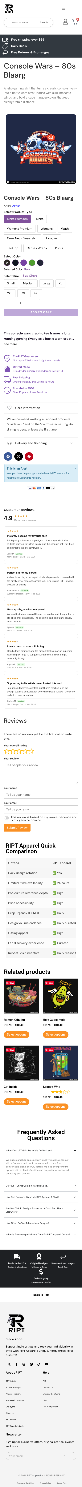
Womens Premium (19, 229)
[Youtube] (46, 1364)
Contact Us (48, 1387)
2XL (9, 293)
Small (11, 283)
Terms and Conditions (25, 1483)
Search (44, 22)
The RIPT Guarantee (25, 356)
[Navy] (40, 263)
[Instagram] (24, 1364)
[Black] (7, 263)
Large (46, 283)
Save (12, 982)
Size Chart (30, 275)
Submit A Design (13, 1387)
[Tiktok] (38, 1364)
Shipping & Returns (51, 1394)
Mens (39, 219)
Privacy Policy (45, 1483)
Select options (16, 1034)
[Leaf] (32, 263)
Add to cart (41, 312)
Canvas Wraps (37, 248)
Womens (47, 229)
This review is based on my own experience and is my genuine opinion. (44, 819)
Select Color (12, 256)
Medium (28, 283)
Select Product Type (18, 212)
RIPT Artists (11, 1381)
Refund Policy (62, 1483)
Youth (65, 229)
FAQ (45, 1381)
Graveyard (10, 1406)
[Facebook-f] (16, 1364)
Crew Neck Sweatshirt (22, 238)
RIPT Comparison (50, 1406)
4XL (36, 293)
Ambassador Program (15, 1400)
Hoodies (52, 238)
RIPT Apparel (34, 1475)
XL (60, 283)
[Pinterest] (31, 1364)
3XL (23, 293)
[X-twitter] (9, 1364)
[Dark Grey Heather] (15, 263)
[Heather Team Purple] (23, 263)
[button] (63, 9)
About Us (10, 1413)
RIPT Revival (11, 1419)
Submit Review (17, 828)
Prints (59, 248)
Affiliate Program (13, 1394)
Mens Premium (17, 219)
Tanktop (12, 248)
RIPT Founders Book (14, 1426)
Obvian (16, 205)
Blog (45, 1400)
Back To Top (41, 1294)
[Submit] (64, 1456)
